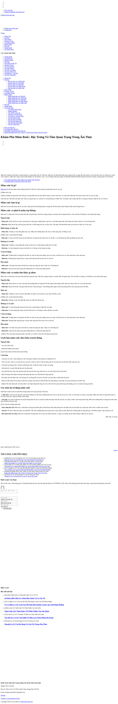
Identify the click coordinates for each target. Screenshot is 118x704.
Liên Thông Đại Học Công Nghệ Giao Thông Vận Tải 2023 (22, 180)
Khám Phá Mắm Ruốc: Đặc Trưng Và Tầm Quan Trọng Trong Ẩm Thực (25, 132)
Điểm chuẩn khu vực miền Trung (17, 101)
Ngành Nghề (8, 57)
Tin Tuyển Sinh (8, 108)
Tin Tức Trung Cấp (10, 71)
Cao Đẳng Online (9, 93)
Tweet (115, 450)
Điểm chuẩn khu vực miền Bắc (17, 99)
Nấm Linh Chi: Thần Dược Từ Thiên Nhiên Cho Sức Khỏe (26, 611)
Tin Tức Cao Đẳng (9, 70)
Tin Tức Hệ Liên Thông (15, 123)
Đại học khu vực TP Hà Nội (16, 81)
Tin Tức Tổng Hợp (10, 75)
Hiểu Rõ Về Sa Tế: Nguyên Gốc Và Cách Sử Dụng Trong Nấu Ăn (24, 460)
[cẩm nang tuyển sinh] (11, 28)
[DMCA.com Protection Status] (10, 698)
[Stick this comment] (2, 508)
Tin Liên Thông (9, 68)
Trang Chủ (7, 78)
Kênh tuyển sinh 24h (26, 701)
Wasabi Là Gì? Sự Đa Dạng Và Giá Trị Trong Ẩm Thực (20, 476)
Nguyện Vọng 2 (9, 65)
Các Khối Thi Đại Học (14, 109)
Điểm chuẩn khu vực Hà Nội (16, 96)
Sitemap (3, 695)
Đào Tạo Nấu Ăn (9, 127)
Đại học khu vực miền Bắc (16, 84)
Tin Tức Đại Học (9, 66)
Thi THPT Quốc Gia (10, 63)
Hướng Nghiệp (8, 60)
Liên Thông (7, 89)
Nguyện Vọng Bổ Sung (15, 114)
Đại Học (6, 80)
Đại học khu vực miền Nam (16, 88)
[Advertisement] (34, 21)
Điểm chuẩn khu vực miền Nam (17, 103)
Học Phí (6, 62)
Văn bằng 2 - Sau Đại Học (16, 116)
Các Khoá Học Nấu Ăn (11, 129)
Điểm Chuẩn (8, 94)
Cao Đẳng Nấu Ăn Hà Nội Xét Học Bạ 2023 (17, 181)
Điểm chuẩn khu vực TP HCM (17, 98)
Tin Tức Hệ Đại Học (14, 118)
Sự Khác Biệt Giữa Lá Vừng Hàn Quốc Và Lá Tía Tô (24, 598)
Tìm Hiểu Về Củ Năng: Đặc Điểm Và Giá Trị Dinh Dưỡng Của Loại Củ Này (27, 466)
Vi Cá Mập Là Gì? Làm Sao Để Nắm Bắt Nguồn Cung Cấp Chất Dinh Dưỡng (27, 469)
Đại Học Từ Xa (9, 91)
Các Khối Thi (8, 58)
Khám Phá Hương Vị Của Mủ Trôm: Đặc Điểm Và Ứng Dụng (22, 463)
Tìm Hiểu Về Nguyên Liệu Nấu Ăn (14, 131)
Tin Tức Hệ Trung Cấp (15, 121)
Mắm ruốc (4, 189)
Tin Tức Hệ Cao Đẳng (14, 119)
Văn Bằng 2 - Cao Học (11, 73)
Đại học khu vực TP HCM (16, 83)
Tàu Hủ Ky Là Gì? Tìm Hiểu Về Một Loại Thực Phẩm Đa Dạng (28, 618)
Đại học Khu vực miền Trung (16, 86)
